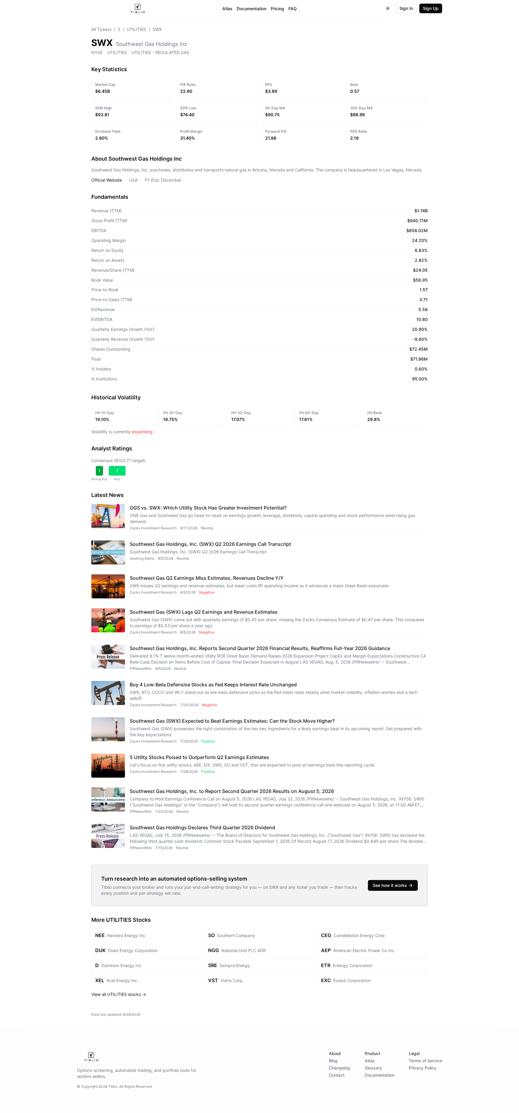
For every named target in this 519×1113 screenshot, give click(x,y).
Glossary (373, 1067)
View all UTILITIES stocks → (118, 994)
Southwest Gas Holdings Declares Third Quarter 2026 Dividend (202, 827)
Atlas (227, 8)
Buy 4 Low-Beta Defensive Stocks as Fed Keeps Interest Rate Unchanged (213, 685)
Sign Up (431, 8)
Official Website (106, 180)
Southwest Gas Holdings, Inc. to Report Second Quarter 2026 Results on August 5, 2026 (232, 791)
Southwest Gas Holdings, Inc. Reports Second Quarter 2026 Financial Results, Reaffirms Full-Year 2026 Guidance (260, 648)
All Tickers (101, 29)
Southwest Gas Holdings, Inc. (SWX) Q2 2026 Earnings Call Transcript (210, 544)
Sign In (406, 8)
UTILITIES (136, 29)
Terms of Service (425, 1060)
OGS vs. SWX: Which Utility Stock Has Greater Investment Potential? (208, 508)
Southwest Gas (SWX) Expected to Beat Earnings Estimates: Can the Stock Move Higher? (232, 721)
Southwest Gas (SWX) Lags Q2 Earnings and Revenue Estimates (204, 612)
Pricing (277, 8)
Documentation (251, 8)
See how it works (390, 885)
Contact (336, 1075)
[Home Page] (138, 8)
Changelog (339, 1067)
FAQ (292, 8)
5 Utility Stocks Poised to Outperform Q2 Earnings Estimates (199, 757)
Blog (333, 1060)
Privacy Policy (422, 1067)
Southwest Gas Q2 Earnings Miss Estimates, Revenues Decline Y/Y (207, 578)
